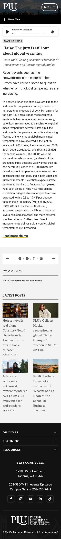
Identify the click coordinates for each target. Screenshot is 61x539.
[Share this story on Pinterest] (34, 258)
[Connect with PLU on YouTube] (30, 498)
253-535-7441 (41, 489)
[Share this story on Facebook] (20, 258)
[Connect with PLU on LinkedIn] (40, 498)
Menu (47, 7)
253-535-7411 (18, 484)
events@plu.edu (41, 484)
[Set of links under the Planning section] (54, 441)
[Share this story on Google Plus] (27, 258)
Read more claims (15, 236)
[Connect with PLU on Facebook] (11, 498)
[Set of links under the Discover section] (54, 432)
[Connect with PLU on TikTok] (50, 498)
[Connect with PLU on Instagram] (20, 498)
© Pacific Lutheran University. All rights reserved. (30, 532)
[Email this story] (41, 258)
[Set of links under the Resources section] (54, 450)
